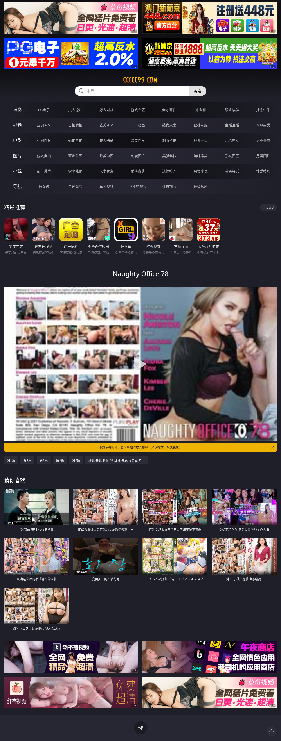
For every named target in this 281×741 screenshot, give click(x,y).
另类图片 (263, 155)
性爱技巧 (263, 171)
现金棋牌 (232, 109)
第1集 (11, 460)
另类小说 (201, 171)
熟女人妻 (169, 125)
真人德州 (75, 109)
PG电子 (44, 109)
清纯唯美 (201, 155)
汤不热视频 (138, 186)
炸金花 (200, 109)
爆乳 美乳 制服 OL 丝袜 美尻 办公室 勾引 (116, 460)
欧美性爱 (138, 140)
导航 (17, 186)
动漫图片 (138, 155)
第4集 (60, 460)
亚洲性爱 (44, 140)
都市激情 (44, 171)
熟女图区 (232, 155)
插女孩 (44, 186)
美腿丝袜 (169, 155)
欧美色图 (106, 155)
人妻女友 (106, 171)
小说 (17, 171)
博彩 (17, 110)
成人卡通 (106, 140)
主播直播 (232, 125)
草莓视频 (106, 186)
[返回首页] (271, 731)
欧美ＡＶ (106, 125)
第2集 (27, 460)
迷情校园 (169, 171)
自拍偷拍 (75, 125)
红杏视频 (169, 186)
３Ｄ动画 (138, 125)
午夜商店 (75, 186)
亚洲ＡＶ (44, 125)
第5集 (76, 460)
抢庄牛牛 (263, 109)
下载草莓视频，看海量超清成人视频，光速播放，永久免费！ (140, 447)
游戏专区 (138, 109)
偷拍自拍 (75, 140)
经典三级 (201, 140)
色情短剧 (201, 186)
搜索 (197, 91)
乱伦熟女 (232, 140)
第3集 (44, 460)
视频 (17, 125)
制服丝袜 (169, 140)
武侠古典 (138, 171)
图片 (17, 156)
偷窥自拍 (44, 155)
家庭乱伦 (75, 171)
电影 (17, 140)
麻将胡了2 (169, 109)
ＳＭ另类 (263, 125)
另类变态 (263, 140)
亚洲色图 (75, 155)
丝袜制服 (201, 125)
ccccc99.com (140, 79)
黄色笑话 (232, 171)
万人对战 (106, 109)
